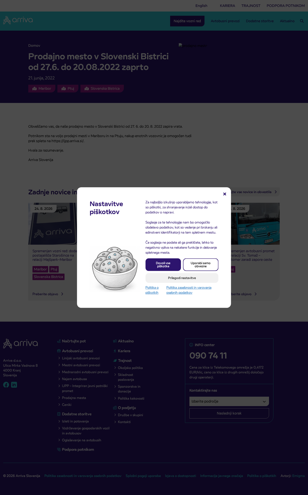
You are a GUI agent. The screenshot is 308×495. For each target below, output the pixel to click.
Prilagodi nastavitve (182, 278)
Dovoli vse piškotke (163, 264)
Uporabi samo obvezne (201, 264)
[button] (225, 193)
